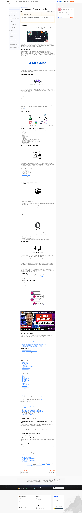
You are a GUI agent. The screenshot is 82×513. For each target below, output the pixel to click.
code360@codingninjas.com (41, 508)
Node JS (59, 479)
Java (27, 479)
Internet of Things (57, 481)
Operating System (45, 480)
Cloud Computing (53, 479)
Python (31, 479)
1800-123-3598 (39, 507)
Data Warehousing (50, 481)
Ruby (57, 480)
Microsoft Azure (37, 481)
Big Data (40, 480)
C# (54, 480)
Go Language (51, 480)
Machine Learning (29, 480)
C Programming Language (36, 479)
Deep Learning (35, 480)
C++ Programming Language (46, 479)
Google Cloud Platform (43, 481)
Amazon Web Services (30, 481)
